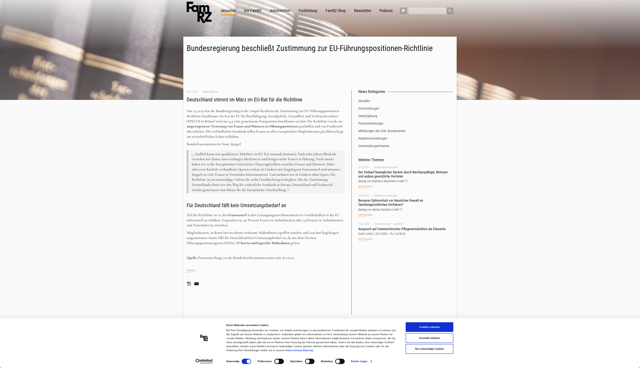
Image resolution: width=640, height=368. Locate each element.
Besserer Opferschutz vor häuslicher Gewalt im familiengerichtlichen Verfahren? (390, 202)
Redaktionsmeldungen (386, 167)
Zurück (191, 270)
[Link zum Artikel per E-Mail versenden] (197, 283)
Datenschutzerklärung (299, 350)
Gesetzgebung (210, 91)
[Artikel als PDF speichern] (190, 283)
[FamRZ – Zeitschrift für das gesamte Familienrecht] (199, 12)
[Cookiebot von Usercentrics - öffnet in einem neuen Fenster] (204, 361)
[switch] (279, 361)
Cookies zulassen (429, 327)
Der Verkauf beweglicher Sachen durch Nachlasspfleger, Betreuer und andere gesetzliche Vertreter (403, 174)
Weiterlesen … (366, 186)
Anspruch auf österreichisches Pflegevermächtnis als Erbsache (402, 229)
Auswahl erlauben (429, 338)
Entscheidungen (382, 223)
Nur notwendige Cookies (429, 348)
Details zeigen (359, 361)
